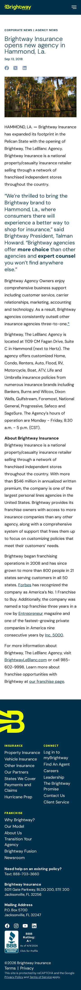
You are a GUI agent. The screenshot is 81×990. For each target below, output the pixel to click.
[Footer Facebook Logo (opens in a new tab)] (7, 926)
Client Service (56, 802)
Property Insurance (22, 752)
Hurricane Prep (18, 797)
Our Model (14, 826)
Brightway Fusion (20, 851)
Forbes (24, 585)
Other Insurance (19, 765)
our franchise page (46, 681)
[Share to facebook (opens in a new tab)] (6, 68)
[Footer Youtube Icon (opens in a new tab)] (25, 926)
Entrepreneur (30, 613)
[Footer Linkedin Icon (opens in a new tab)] (34, 926)
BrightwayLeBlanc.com (25, 660)
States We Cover (20, 778)
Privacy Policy (13, 977)
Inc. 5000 (54, 635)
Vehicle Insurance (20, 759)
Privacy (27, 968)
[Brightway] (18, 7)
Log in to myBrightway (56, 754)
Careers (51, 771)
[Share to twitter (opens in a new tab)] (16, 68)
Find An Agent (57, 764)
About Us (13, 833)
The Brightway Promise (57, 786)
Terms (10, 968)
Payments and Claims (17, 787)
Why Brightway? (19, 820)
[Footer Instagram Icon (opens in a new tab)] (16, 926)
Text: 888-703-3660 (21, 874)
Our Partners (16, 772)
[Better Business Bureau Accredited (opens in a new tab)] (21, 942)
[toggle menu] (73, 7)
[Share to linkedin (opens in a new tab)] (24, 68)
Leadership (54, 777)
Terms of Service (40, 977)
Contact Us (54, 795)
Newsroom (14, 857)
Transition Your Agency (18, 841)
